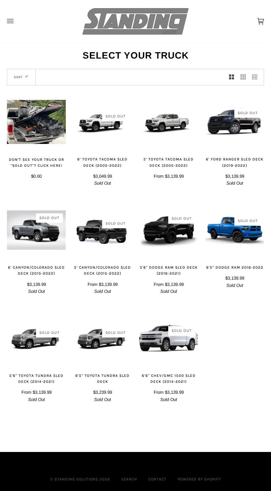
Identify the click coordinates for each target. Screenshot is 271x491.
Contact (157, 479)
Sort (18, 77)
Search (129, 479)
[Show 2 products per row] (231, 77)
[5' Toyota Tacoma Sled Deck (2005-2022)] (168, 122)
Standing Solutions (76, 479)
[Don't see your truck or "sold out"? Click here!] (36, 122)
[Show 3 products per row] (243, 77)
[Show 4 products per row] (256, 77)
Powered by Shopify (199, 479)
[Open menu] (17, 21)
